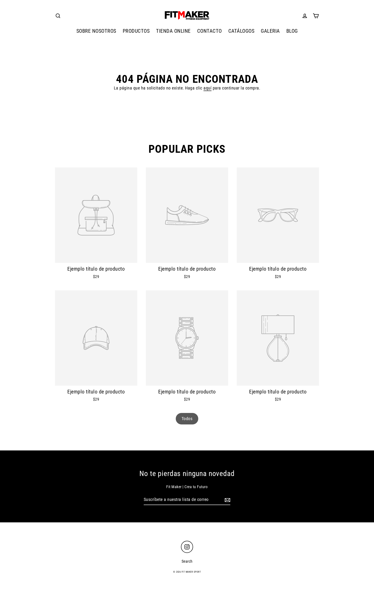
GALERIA (270, 31)
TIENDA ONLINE (173, 31)
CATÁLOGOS (241, 31)
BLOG (292, 31)
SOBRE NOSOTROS (96, 31)
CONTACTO (209, 31)
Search (187, 561)
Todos (187, 418)
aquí (207, 88)
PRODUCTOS (136, 31)
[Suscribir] (226, 499)
